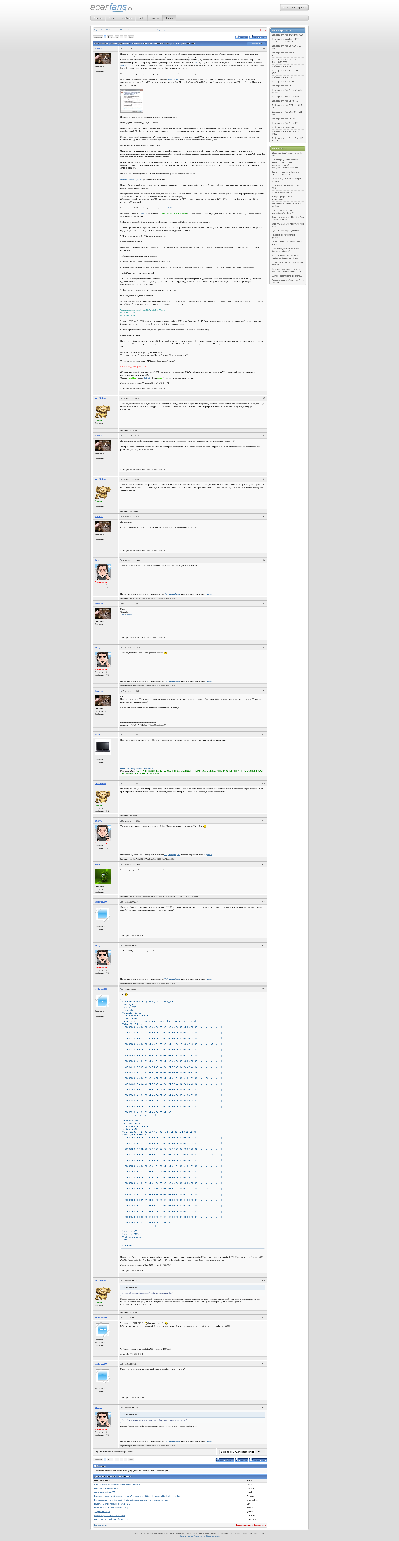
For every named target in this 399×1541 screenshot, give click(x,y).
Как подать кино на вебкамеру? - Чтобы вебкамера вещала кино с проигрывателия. (131, 1500)
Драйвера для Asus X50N (283, 127)
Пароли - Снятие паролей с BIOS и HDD (112, 1504)
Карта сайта (199, 1536)
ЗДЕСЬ (170, 208)
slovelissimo (100, 398)
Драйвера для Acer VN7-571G (285, 101)
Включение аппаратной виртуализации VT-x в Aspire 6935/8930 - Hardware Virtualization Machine (137, 1496)
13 (117, 37)
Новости (155, 18)
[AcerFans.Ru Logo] (111, 7)
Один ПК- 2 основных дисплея (107, 1488)
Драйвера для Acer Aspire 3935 (285, 97)
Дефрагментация (102, 1512)
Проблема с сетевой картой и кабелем (111, 1519)
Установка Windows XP (282, 192)
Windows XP (173, 79)
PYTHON (143, 213)
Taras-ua (99, 49)
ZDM (97, 864)
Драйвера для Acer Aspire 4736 (285, 123)
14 (121, 37)
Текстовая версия (100, 1525)
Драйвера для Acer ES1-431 (284, 119)
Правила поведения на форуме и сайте (251, 1525)
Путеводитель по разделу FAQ (285, 231)
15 (126, 37)
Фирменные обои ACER (104, 1492)
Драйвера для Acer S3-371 (283, 82)
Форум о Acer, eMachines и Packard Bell (109, 30)
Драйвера (127, 18)
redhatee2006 (101, 902)
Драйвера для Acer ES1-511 (284, 86)
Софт (141, 18)
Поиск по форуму (259, 30)
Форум (169, 18)
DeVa (97, 734)
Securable (124, 65)
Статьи (112, 18)
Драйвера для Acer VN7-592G (285, 66)
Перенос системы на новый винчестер (111, 1508)
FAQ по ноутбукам (172, 594)
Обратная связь (212, 1536)
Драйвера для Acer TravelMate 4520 (287, 35)
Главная (98, 18)
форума (209, 594)
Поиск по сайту (186, 1536)
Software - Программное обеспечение (140, 30)
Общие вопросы (162, 30)
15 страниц (98, 37)
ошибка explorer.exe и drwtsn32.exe (109, 1516)
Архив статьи (126, 615)
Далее (131, 37)
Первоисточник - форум (130, 179)
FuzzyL (98, 560)
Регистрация (299, 7)
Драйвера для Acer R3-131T (284, 77)
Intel (196, 62)
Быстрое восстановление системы (287, 276)
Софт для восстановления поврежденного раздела (117, 1484)
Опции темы (256, 44)
